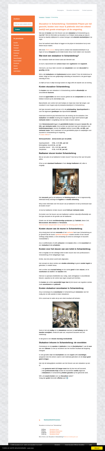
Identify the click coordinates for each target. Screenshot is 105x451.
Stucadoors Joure (54, 429)
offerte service (50, 50)
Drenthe (16, 42)
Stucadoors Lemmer (55, 432)
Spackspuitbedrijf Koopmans (52, 419)
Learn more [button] (30, 448)
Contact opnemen (87, 10)
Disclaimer (57, 444)
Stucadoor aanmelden (73, 10)
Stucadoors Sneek (54, 434)
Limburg (16, 55)
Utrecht (15, 65)
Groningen (16, 53)
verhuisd (70, 232)
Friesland (16, 47)
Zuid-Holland (17, 71)
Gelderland (16, 50)
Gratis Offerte (44, 134)
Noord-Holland (17, 60)
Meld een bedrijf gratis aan (71, 436)
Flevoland (16, 45)
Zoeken (17, 29)
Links (90, 444)
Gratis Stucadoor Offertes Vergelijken (74, 444)
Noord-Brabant (17, 58)
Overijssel (16, 63)
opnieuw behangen (62, 234)
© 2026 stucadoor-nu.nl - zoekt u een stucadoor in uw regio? (26, 444)
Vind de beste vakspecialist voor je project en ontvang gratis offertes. (61, 225)
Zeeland (16, 68)
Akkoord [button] (96, 448)
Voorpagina (60, 10)
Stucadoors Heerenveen (56, 431)
